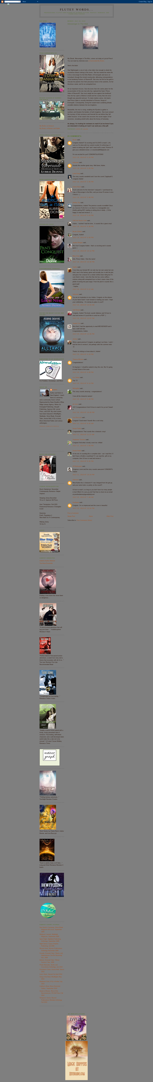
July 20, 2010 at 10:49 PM (84, 412)
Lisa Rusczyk (77, 417)
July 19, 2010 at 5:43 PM (83, 215)
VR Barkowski (77, 466)
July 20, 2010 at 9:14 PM (83, 383)
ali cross (75, 404)
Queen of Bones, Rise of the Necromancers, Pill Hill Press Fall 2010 (51, 993)
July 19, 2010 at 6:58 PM (83, 237)
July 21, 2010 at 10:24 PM (84, 475)
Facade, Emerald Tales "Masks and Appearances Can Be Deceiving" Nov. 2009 (51, 955)
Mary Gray (76, 256)
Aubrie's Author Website (47, 561)
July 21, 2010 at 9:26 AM (83, 423)
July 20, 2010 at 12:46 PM (84, 334)
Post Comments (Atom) (84, 520)
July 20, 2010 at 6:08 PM (83, 372)
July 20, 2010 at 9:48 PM (83, 399)
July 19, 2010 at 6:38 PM (83, 226)
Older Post (110, 516)
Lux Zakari (76, 377)
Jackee (75, 339)
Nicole (75, 140)
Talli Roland (76, 310)
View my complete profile (49, 426)
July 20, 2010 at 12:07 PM (84, 318)
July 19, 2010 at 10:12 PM (84, 251)
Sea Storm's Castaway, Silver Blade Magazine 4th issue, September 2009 (51, 930)
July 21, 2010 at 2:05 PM (83, 445)
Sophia (75, 267)
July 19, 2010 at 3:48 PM (83, 197)
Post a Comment (73, 513)
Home (91, 516)
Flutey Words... (76, 9)
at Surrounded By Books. (96, 61)
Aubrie (54, 389)
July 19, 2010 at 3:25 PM (83, 168)
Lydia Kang (76, 173)
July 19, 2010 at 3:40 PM (83, 182)
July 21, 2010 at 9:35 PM (83, 461)
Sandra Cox (76, 323)
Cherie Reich (77, 187)
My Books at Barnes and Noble (50, 128)
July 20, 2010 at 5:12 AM (83, 289)
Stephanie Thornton (79, 439)
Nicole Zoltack (77, 231)
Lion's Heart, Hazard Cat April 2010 (51, 974)
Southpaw (76, 502)
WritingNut (76, 388)
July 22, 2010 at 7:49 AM (83, 497)
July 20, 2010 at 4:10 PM (83, 354)
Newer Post (71, 516)
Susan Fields (77, 428)
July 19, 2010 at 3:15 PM (83, 157)
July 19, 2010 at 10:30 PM (84, 262)
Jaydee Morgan (78, 242)
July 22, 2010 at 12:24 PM (84, 508)
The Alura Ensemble (46, 563)
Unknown (76, 162)
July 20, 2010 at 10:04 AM (84, 305)
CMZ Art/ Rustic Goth (80, 220)
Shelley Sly (76, 202)
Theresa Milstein (78, 359)
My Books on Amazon (47, 126)
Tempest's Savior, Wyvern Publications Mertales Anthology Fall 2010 (51, 1000)
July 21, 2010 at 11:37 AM (83, 434)
